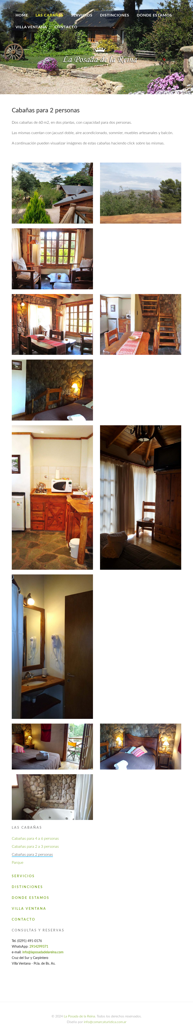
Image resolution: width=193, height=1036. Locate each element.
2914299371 (38, 946)
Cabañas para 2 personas (32, 854)
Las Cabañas (50, 15)
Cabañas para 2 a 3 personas (35, 846)
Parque (17, 862)
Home (22, 15)
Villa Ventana (31, 27)
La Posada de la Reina (79, 1016)
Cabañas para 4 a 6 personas (35, 838)
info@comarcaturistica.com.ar (105, 1022)
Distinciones (114, 15)
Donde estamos (154, 15)
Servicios (81, 15)
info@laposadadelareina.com (42, 952)
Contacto (65, 27)
